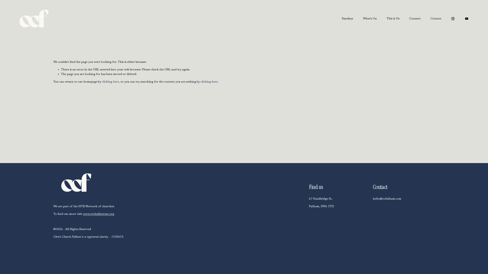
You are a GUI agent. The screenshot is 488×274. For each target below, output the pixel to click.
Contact (435, 18)
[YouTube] (467, 19)
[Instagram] (453, 19)
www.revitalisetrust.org (98, 214)
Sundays (347, 18)
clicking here (110, 81)
